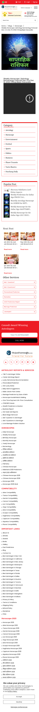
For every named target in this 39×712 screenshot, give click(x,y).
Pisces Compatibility (10, 524)
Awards (5, 539)
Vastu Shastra (11, 167)
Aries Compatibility (9, 493)
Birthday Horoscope (9, 438)
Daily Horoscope (8, 432)
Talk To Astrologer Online (11, 374)
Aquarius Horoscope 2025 (11, 654)
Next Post (8, 228)
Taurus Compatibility (10, 495)
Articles (5, 536)
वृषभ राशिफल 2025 (9, 666)
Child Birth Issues (8, 403)
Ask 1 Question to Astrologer (12, 418)
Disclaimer (6, 611)
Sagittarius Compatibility (11, 516)
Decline (19, 702)
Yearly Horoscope (9, 443)
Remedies (7, 297)
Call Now (19, 340)
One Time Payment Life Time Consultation (18, 400)
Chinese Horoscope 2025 (11, 475)
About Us (6, 533)
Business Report (8, 409)
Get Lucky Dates (8, 386)
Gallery (5, 544)
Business (9, 158)
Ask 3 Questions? (9, 287)
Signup (35, 2)
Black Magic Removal (10, 415)
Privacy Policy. (12, 691)
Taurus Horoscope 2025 (11, 628)
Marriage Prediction (10, 307)
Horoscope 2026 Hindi (10, 484)
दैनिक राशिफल (7, 449)
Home (4, 26)
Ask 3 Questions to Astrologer (13, 421)
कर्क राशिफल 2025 (9, 672)
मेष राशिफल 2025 (8, 663)
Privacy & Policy (8, 599)
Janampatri (7, 311)
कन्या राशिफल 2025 (9, 677)
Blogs (10, 26)
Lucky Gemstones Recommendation (15, 380)
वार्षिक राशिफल (7, 461)
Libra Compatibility (9, 510)
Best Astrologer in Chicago (12, 568)
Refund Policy (7, 608)
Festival (9, 144)
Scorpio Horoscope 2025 (11, 646)
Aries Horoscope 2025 (10, 625)
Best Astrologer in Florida (11, 573)
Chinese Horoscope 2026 (11, 478)
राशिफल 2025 (7, 660)
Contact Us (7, 553)
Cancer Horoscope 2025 (11, 634)
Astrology (9, 130)
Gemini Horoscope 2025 (11, 631)
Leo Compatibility (9, 504)
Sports (8, 149)
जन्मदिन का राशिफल (9, 455)
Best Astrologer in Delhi (11, 591)
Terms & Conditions (10, 602)
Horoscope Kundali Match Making (14, 397)
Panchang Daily (12, 172)
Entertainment (12, 139)
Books (5, 541)
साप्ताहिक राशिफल (8, 452)
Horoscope (18, 26)
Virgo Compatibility (9, 507)
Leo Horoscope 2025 (10, 637)
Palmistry (6, 464)
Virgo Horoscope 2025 (10, 640)
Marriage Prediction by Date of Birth (15, 395)
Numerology (7, 446)
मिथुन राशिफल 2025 (9, 669)
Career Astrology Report (11, 377)
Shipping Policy (8, 605)
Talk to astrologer (19, 335)
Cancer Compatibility (10, 501)
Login (28, 2)
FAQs (4, 614)
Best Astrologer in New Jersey (13, 562)
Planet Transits (12, 163)
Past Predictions (8, 547)
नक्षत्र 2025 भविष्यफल (9, 473)
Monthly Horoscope (9, 441)
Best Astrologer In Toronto (12, 582)
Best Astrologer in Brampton (12, 565)
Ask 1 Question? (9, 282)
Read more (8, 249)
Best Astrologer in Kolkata (11, 597)
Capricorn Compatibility (11, 519)
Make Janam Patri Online (11, 392)
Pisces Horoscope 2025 (11, 657)
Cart (19, 2)
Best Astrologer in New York (12, 556)
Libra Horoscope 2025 (10, 643)
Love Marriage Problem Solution (14, 423)
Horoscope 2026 (8, 481)
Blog (4, 550)
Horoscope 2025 (8, 622)
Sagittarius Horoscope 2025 (12, 649)
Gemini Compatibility (10, 498)
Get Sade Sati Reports (10, 412)
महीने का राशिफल (8, 458)
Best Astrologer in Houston (12, 579)
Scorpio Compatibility (10, 513)
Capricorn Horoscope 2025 (12, 651)
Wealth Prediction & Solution (13, 406)
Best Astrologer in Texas (11, 571)
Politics (8, 153)
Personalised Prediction (12, 292)
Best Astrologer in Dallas (11, 576)
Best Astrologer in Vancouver (13, 585)
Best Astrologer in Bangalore (12, 594)
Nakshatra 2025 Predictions (12, 470)
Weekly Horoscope (9, 435)
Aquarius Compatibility (11, 521)
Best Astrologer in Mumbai (12, 588)
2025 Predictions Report (12, 302)
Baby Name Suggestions (11, 389)
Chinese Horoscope (9, 467)
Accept (19, 697)
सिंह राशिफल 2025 (8, 675)
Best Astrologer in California (12, 559)
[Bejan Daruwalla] (9, 7)
